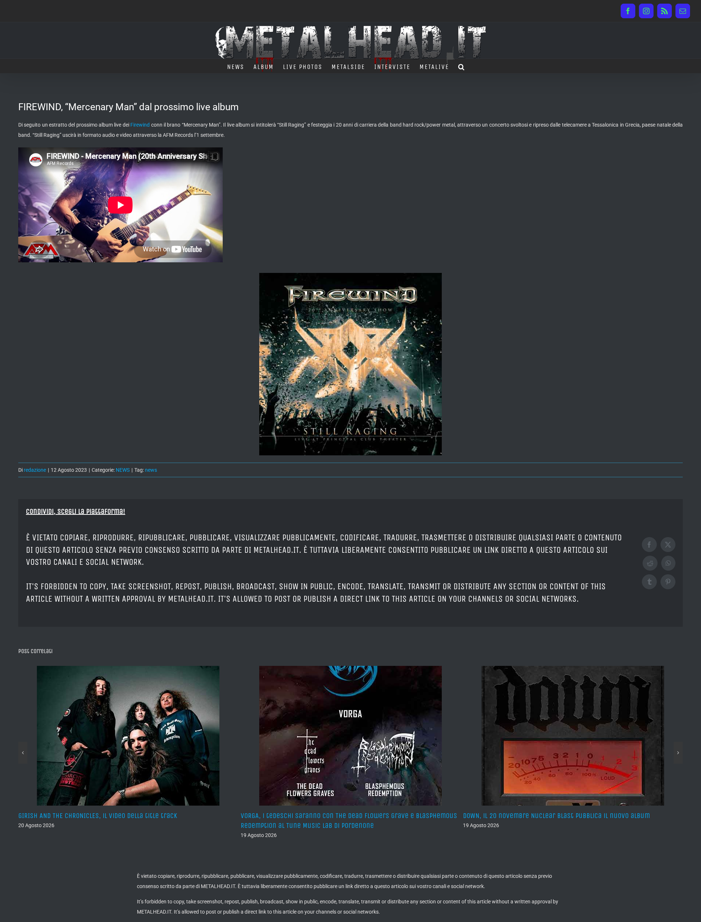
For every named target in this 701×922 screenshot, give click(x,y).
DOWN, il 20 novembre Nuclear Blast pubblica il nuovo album (334, 815)
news (151, 470)
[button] (461, 66)
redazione (35, 470)
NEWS (123, 470)
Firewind (140, 125)
